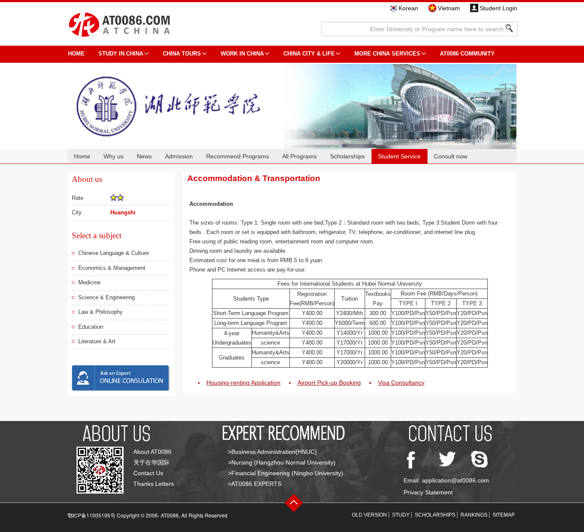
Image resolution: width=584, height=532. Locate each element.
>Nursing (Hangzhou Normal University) (282, 462)
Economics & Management (111, 268)
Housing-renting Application (243, 382)
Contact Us (148, 473)
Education (90, 327)
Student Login (498, 8)
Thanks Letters (153, 483)
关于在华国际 (151, 462)
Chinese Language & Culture (113, 253)
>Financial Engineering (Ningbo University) (285, 473)
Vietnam (449, 8)
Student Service (399, 156)
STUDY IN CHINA (120, 53)
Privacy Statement (428, 492)
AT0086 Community (467, 53)
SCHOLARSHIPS (435, 515)
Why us (113, 156)
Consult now (450, 156)
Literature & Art (96, 341)
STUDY (401, 515)
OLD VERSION (369, 515)
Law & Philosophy (100, 312)
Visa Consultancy (401, 382)
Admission (179, 156)
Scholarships (347, 156)
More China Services (387, 53)
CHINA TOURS (182, 53)
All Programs (299, 156)
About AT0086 (152, 451)
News (144, 156)
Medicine (89, 282)
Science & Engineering (106, 297)
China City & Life (309, 53)
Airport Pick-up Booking (329, 382)
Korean (408, 8)
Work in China (242, 53)
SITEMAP (504, 515)
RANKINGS (473, 515)
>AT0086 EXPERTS (254, 483)
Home (82, 156)
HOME (76, 53)
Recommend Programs (237, 156)
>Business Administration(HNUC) (272, 451)
